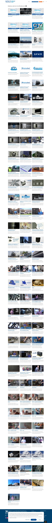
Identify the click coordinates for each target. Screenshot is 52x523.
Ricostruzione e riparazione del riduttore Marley (37, 287)
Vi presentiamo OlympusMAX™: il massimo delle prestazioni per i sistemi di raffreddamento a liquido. (13, 44)
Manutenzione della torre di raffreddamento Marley (36, 316)
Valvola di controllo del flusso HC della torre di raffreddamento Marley (25, 330)
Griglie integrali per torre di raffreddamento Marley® (12, 230)
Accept (33, 519)
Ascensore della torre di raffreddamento (13, 486)
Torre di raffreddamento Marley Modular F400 (37, 487)
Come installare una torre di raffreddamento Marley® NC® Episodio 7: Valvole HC (37, 144)
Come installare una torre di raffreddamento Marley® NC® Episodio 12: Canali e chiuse (38, 116)
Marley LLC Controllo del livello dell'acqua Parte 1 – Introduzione (13, 444)
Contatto (41, 511)
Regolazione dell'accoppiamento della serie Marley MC (25, 387)
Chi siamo (33, 510)
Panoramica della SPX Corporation (36, 58)
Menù (29, 1)
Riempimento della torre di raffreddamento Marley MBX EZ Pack (37, 244)
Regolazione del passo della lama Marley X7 (13, 344)
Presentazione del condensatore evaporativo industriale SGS (24, 101)
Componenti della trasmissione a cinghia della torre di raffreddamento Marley (37, 344)
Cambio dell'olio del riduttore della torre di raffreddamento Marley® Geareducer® (37, 230)
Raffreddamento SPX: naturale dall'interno (12, 59)
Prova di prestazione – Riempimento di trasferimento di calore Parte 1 (25, 373)
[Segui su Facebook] (5, 517)
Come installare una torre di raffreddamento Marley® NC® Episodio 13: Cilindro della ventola (14, 116)
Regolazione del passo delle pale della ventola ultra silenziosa (37, 330)
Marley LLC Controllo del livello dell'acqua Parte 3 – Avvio (25, 430)
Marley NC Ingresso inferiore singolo (37, 372)
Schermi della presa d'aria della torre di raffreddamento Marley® (37, 259)
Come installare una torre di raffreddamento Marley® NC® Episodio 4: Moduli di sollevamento (37, 159)
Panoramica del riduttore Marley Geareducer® (24, 316)
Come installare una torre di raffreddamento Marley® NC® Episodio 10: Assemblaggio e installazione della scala (26, 130)
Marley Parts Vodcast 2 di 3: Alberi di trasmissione (25, 273)
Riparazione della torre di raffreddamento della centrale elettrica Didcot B (26, 216)
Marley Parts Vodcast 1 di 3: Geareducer (13, 272)
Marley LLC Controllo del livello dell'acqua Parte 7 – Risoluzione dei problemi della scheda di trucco (13, 416)
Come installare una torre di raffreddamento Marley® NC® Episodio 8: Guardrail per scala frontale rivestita (13, 144)
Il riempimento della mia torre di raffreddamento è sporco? (36, 216)
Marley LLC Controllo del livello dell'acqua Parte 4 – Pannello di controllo (13, 430)
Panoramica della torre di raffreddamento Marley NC (14, 501)
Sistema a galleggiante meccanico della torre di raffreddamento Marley (37, 301)
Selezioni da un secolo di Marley (12, 72)
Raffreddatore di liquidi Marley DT (24, 186)
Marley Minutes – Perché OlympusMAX (37, 15)
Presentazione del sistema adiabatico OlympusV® (25, 44)
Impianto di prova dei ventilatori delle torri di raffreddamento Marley (13, 187)
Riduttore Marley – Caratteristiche (25, 15)
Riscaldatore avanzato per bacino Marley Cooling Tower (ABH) (25, 144)
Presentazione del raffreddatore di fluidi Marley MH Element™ (13, 101)
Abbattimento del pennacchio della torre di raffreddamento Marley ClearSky (37, 473)
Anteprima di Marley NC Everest (36, 458)
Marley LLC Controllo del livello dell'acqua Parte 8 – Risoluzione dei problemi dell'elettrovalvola (37, 401)
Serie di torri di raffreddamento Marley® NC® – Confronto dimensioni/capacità (37, 187)
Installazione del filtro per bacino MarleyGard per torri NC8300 (24, 87)
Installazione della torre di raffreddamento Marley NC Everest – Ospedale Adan (37, 101)
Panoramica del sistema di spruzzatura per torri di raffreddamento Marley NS (25, 287)
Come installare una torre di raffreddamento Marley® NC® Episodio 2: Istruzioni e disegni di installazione (25, 173)
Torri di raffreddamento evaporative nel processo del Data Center (13, 87)
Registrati (40, 1)
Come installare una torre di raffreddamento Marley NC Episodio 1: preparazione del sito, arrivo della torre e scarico (37, 173)
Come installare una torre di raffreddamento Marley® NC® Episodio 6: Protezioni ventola (13, 159)
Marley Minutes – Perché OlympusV (13, 29)
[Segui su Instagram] (7, 517)
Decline (40, 519)
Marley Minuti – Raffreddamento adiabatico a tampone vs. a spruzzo (25, 30)
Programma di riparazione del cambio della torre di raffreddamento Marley (13, 473)
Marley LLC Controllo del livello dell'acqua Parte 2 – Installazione (37, 430)
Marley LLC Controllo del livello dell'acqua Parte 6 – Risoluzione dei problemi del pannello (25, 416)
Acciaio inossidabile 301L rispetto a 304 (25, 229)
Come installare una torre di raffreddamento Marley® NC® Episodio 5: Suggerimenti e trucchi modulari (25, 159)
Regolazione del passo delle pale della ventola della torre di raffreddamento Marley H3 (25, 344)
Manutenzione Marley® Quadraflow (13, 215)
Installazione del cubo (23, 472)
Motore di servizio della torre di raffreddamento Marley (12, 330)
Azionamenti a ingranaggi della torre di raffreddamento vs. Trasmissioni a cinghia (13, 244)
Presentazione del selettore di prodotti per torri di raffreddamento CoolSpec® (37, 72)
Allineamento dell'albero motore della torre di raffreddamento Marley (13, 387)
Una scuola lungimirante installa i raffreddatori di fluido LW (24, 59)
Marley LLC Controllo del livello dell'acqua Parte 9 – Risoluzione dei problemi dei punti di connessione (25, 401)
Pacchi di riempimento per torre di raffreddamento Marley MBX (24, 359)
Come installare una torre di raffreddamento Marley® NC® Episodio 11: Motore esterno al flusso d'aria (14, 130)
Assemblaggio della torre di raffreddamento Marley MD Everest (13, 259)
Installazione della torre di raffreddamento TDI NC (23, 487)
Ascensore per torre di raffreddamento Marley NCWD (25, 244)
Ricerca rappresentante (43, 510)
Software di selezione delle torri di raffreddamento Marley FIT (25, 116)
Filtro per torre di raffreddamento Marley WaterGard (37, 44)
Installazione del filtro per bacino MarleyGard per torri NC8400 (24, 73)
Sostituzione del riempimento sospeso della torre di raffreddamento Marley (13, 359)
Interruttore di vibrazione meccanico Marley (13, 401)
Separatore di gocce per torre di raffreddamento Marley (24, 444)
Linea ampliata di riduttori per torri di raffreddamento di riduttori (13, 458)
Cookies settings (27, 519)
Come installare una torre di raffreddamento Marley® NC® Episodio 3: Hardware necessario (13, 173)
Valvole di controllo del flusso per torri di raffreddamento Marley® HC (37, 201)
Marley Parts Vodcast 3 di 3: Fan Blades (37, 272)
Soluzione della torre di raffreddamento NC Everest (25, 458)
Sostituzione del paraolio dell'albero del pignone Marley (37, 387)
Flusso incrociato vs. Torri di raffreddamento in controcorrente (12, 201)
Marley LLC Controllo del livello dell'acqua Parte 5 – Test (37, 416)
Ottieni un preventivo (35, 1)
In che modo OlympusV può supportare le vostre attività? (13, 16)
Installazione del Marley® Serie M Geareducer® (24, 259)
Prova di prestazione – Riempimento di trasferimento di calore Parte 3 (37, 359)
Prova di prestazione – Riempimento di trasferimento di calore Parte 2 (13, 373)
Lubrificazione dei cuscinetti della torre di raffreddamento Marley (13, 287)
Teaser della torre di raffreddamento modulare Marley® (37, 87)
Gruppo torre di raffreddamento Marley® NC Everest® (25, 201)
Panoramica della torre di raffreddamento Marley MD (14, 316)
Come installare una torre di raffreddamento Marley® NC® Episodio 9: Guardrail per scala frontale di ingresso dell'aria (37, 130)
